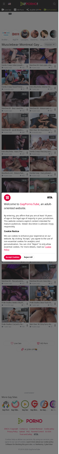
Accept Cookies (12, 257)
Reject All (28, 257)
